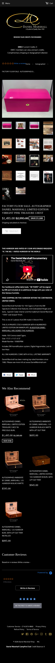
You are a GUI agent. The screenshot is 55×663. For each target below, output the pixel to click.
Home (28, 64)
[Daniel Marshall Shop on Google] (36, 634)
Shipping (5, 222)
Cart (51, 3)
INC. (38, 641)
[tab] (27, 588)
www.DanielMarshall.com (36, 362)
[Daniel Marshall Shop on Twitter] (22, 634)
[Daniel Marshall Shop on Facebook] (27, 634)
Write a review (23, 562)
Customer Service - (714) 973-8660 (20, 626)
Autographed (40, 64)
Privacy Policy (41, 626)
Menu (7, 3)
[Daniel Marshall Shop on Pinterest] (31, 634)
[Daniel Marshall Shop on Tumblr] (46, 634)
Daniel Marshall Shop (27, 641)
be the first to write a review (27, 606)
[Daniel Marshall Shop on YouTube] (50, 634)
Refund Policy (19, 629)
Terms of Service (33, 629)
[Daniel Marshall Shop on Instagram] (41, 634)
